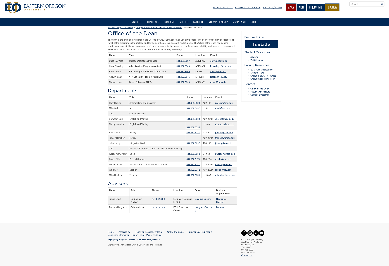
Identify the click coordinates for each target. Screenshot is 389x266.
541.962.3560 (193, 118)
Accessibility (124, 231)
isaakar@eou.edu (218, 76)
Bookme (220, 201)
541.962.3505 (183, 71)
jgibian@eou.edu (223, 169)
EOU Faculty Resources (262, 69)
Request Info (315, 7)
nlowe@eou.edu (218, 82)
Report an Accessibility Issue (148, 231)
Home (111, 231)
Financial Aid (169, 22)
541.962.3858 (193, 175)
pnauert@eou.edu (224, 132)
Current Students (247, 7)
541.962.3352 (193, 153)
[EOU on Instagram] (250, 232)
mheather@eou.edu (225, 175)
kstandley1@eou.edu (220, 66)
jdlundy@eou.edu (223, 143)
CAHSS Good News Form (262, 78)
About (253, 22)
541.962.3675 (183, 76)
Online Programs (175, 231)
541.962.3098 (183, 82)
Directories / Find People (200, 231)
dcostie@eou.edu (223, 164)
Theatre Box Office (261, 44)
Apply (291, 7)
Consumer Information (118, 234)
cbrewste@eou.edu (224, 118)
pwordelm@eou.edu (225, 153)
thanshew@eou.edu (225, 137)
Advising (254, 56)
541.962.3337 (193, 132)
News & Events (239, 22)
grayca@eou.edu (218, 60)
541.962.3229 (193, 102)
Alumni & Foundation (218, 22)
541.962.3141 (193, 164)
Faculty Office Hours (260, 91)
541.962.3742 (193, 169)
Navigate (220, 198)
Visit (301, 7)
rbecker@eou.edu (224, 102)
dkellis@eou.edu (223, 159)
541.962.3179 (193, 159)
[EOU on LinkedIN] (256, 232)
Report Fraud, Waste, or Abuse (147, 234)
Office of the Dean (259, 88)
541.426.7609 (158, 207)
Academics (136, 22)
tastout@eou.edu (203, 198)
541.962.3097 (183, 60)
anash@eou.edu (218, 71)
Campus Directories (259, 94)
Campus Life (198, 22)
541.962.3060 (158, 198)
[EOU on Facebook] (244, 232)
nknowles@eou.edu (224, 124)
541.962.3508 (183, 66)
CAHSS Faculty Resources (263, 75)
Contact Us (247, 255)
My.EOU (223, 7)
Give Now (332, 7)
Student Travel (257, 72)
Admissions (152, 22)
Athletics (184, 22)
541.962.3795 (193, 127)
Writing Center (257, 59)
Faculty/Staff (272, 7)
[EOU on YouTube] (261, 232)
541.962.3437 (193, 108)
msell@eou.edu (222, 108)
